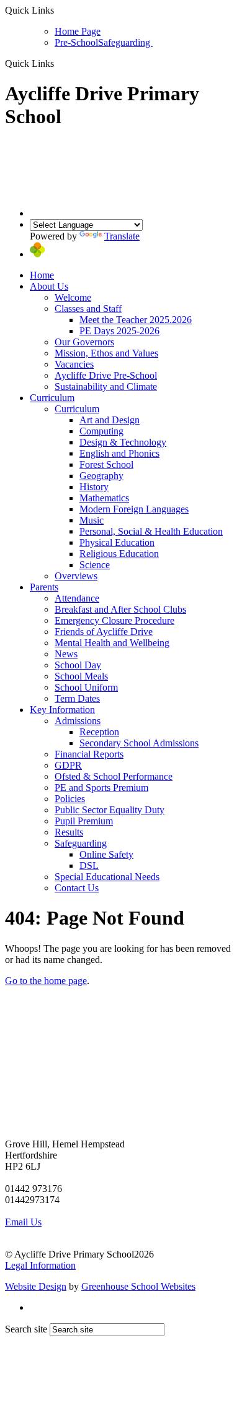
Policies (70, 798)
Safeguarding (125, 42)
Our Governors (84, 342)
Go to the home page (46, 980)
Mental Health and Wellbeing (112, 642)
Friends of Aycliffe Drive (104, 631)
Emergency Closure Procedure (114, 620)
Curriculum (52, 397)
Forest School (106, 464)
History (94, 486)
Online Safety (106, 854)
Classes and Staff (88, 308)
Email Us (23, 1222)
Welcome (73, 297)
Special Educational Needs (107, 876)
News (66, 654)
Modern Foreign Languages (134, 509)
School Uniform (86, 687)
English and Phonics (119, 453)
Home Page (78, 31)
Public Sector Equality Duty (109, 810)
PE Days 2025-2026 (119, 331)
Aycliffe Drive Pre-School (106, 375)
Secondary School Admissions (139, 743)
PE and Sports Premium (101, 787)
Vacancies (74, 364)
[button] (58, 63)
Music (91, 520)
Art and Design (109, 420)
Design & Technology (122, 442)
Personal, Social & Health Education (151, 531)
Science (94, 564)
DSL (89, 865)
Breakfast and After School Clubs (120, 609)
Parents (44, 587)
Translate (122, 236)
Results (69, 832)
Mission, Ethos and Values (106, 353)
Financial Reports (89, 754)
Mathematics (104, 498)
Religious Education (119, 553)
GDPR (68, 765)
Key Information (62, 709)
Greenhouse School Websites (138, 1286)
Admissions (78, 720)
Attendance (77, 598)
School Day (78, 665)
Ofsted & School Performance (114, 776)
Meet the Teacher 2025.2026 (135, 319)
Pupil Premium (84, 821)
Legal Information (40, 1265)
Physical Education (117, 542)
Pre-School (76, 42)
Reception (99, 732)
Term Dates (77, 698)
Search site (26, 1329)
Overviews (76, 576)
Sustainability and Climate (106, 386)
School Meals (81, 676)
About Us (49, 286)
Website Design (35, 1286)
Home (42, 275)
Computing (101, 431)
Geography (101, 475)
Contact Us (77, 888)
